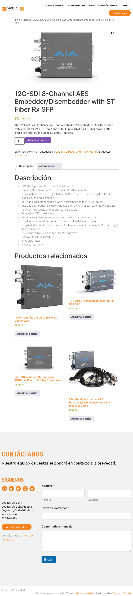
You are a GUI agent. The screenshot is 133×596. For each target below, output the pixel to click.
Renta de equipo (89, 5)
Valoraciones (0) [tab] (49, 166)
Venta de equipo (73, 5)
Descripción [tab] (26, 166)
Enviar (48, 559)
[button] (113, 33)
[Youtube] (32, 488)
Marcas (27, 19)
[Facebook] (18, 488)
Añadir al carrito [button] (27, 333)
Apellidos (93, 499)
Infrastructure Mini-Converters (79, 151)
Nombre (46, 499)
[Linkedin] (25, 488)
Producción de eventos (108, 5)
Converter (21, 155)
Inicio (17, 19)
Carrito (125, 5)
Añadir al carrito (38, 140)
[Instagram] (4, 488)
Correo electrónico (55, 508)
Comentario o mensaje (57, 526)
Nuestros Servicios (54, 5)
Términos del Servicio (122, 593)
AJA (35, 19)
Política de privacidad (83, 593)
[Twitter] (11, 488)
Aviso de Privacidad (13, 590)
